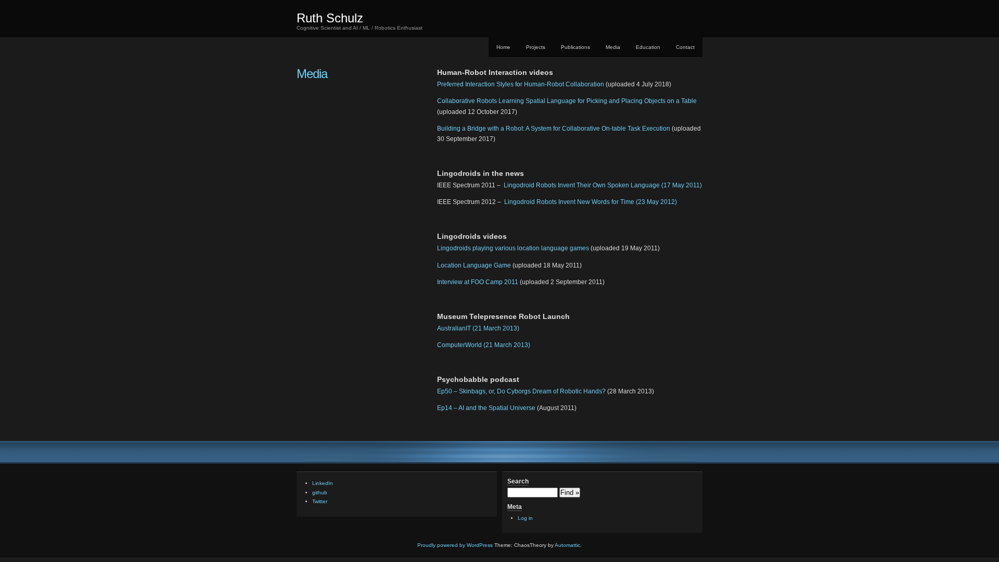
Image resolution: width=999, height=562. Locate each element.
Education (648, 47)
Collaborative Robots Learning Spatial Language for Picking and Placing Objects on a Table (567, 101)
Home (503, 47)
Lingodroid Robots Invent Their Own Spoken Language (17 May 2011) (603, 185)
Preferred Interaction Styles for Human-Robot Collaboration (520, 84)
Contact (685, 47)
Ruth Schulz (330, 18)
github (319, 492)
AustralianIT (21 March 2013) (478, 328)
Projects (535, 47)
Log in (525, 518)
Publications (575, 47)
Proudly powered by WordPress (455, 545)
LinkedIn (322, 483)
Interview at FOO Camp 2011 (477, 282)
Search (518, 481)
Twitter (319, 501)
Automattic (567, 545)
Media (613, 47)
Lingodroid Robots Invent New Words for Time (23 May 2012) (590, 202)
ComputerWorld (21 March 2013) (483, 345)
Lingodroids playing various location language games (513, 248)
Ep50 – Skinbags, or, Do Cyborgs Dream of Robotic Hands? (521, 391)
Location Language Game (474, 265)
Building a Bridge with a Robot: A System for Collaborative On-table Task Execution (553, 128)
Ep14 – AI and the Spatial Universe (486, 408)
